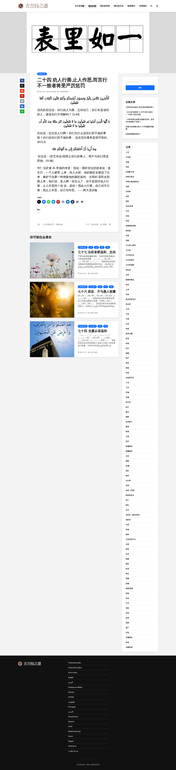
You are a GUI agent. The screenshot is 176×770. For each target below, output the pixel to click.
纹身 (127, 569)
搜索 (140, 88)
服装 (127, 461)
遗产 (127, 628)
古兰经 (128, 250)
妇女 (127, 348)
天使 (127, 314)
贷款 (127, 608)
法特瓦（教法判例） (133, 515)
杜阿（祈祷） (131, 490)
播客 (127, 417)
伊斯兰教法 (130, 177)
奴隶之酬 (129, 333)
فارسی (70, 712)
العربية (70, 682)
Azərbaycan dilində (75, 687)
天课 (127, 319)
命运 (127, 285)
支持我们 (143, 6)
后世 (127, 275)
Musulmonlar (73, 717)
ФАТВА (71, 697)
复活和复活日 (131, 299)
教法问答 (92, 6)
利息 (127, 221)
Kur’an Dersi (72, 672)
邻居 (127, 632)
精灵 (127, 564)
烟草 (127, 534)
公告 (127, 211)
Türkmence (72, 746)
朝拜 (127, 476)
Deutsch (71, 692)
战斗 (127, 407)
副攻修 (128, 231)
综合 (127, 574)
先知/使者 (129, 206)
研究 (102, 247)
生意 (127, 544)
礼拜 (105, 287)
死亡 (127, 500)
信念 (127, 196)
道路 (127, 623)
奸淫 (127, 338)
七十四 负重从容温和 (92, 331)
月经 (127, 456)
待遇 (127, 397)
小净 (127, 382)
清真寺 (128, 520)
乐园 (127, 162)
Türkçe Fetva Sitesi (75, 668)
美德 (107, 247)
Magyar (71, 741)
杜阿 (127, 485)
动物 (127, 240)
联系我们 (131, 6)
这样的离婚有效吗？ (133, 134)
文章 (96, 247)
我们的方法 (118, 6)
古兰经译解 (79, 6)
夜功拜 (128, 304)
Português (72, 707)
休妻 (127, 186)
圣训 (127, 294)
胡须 (127, 593)
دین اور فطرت (73, 751)
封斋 (127, 373)
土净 (127, 289)
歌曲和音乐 (130, 495)
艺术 (127, 603)
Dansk (70, 736)
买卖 (127, 167)
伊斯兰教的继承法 (132, 182)
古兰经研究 (93, 287)
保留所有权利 (95, 764)
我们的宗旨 (105, 6)
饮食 (127, 642)
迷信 (127, 613)
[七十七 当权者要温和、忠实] (52, 260)
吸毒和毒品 (130, 280)
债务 (127, 201)
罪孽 (127, 578)
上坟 (127, 152)
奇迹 (127, 329)
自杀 (127, 598)
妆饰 (127, 343)
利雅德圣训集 (42, 74)
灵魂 (127, 529)
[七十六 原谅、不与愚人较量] (52, 299)
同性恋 (128, 270)
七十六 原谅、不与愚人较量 (97, 291)
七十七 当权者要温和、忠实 (97, 252)
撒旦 (127, 412)
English (71, 677)
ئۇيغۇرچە (71, 702)
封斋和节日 (130, 378)
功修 (127, 235)
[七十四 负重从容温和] (52, 339)
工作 (91, 247)
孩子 (127, 358)
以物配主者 (130, 172)
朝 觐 (127, 466)
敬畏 (127, 431)
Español (71, 721)
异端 (127, 392)
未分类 (128, 480)
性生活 (128, 402)
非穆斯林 (129, 637)
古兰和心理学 (131, 245)
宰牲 (127, 363)
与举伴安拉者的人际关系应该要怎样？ (140, 107)
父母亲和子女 (131, 539)
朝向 (127, 471)
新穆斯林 (129, 446)
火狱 (127, 525)
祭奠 (127, 559)
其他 (127, 216)
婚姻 (127, 353)
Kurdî (70, 726)
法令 (127, 510)
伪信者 (128, 191)
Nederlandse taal (74, 731)
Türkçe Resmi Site (74, 663)
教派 (127, 427)
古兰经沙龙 (130, 255)
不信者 (128, 157)
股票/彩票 (129, 588)
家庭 (127, 368)
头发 (127, 324)
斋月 (127, 441)
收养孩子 (129, 422)
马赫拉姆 (129, 647)
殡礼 (127, 505)
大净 (127, 309)
